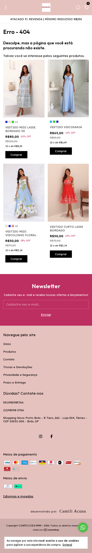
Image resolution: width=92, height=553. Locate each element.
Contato (9, 359)
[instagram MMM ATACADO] (40, 436)
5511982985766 (13, 402)
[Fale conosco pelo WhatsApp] (83, 527)
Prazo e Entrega (14, 382)
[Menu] (6, 8)
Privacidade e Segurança (20, 374)
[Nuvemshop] (46, 530)
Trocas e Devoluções (17, 367)
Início (7, 344)
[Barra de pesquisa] (78, 8)
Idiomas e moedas (18, 496)
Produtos (9, 351)
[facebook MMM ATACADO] (51, 436)
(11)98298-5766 (13, 410)
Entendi (67, 544)
